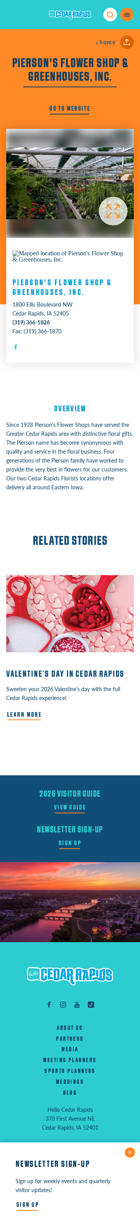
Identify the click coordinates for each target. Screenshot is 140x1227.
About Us (70, 1028)
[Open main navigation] (127, 14)
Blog (70, 1093)
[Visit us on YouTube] (77, 1004)
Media (69, 1049)
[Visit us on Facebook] (49, 1004)
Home (108, 42)
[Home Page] (70, 976)
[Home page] (70, 15)
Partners (70, 1039)
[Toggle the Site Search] (110, 14)
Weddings (70, 1082)
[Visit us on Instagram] (63, 1004)
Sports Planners (70, 1071)
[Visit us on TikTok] (91, 1004)
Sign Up (70, 843)
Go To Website (69, 108)
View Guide (70, 807)
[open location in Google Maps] (70, 256)
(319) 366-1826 (31, 322)
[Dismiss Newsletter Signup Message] (130, 1152)
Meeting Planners (69, 1060)
